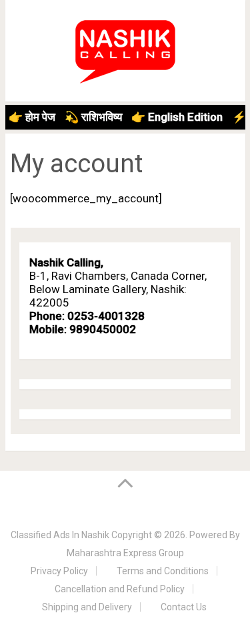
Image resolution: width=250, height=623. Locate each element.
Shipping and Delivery (87, 607)
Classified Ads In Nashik (60, 535)
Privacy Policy (59, 571)
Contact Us (184, 607)
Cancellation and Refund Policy (120, 589)
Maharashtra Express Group (125, 553)
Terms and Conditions (163, 571)
